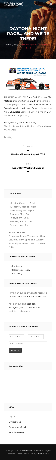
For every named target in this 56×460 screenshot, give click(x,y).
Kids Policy (16, 266)
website (33, 307)
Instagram (14, 307)
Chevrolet (15, 112)
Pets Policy (16, 273)
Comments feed (17, 427)
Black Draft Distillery (36, 97)
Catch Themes (42, 454)
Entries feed (15, 422)
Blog (16, 44)
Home (8, 44)
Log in (12, 416)
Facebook (30, 304)
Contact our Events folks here (30, 296)
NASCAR (23, 122)
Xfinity (7, 122)
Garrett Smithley (30, 101)
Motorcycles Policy (20, 270)
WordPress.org (16, 432)
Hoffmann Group (29, 108)
